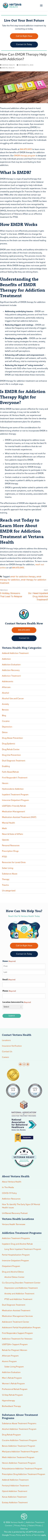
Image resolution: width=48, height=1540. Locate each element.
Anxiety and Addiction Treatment (19, 1294)
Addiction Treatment (11, 676)
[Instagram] (24, 1064)
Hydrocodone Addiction (13, 789)
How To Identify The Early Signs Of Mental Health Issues (21, 1206)
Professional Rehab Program (14, 1389)
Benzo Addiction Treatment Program (18, 1446)
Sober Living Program (14, 1367)
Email (8, 979)
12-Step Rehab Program (12, 1395)
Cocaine (5, 721)
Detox (5, 733)
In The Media (8, 1188)
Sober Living (7, 868)
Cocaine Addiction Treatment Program (19, 1440)
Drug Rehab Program (11, 1435)
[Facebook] (20, 1064)
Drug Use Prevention (11, 755)
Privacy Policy (20, 1526)
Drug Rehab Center (10, 750)
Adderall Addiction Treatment (15, 653)
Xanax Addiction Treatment (14, 1497)
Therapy (5, 880)
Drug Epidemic (8, 744)
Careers (5, 1057)
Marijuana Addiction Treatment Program (20, 1452)
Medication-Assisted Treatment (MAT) (19, 817)
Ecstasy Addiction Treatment (15, 1503)
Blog (4, 716)
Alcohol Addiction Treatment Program (19, 1429)
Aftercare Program (10, 1356)
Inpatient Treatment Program (15, 795)
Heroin (5, 783)
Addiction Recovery (11, 670)
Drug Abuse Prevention (12, 738)
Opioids (5, 840)
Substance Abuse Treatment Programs (19, 1424)
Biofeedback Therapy (11, 1406)
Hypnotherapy (8, 1401)
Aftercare (6, 687)
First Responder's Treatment (14, 778)
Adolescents (7, 682)
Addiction (6, 659)
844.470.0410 (26, 149)
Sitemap (24, 1529)
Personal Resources (10, 846)
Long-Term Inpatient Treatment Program (22, 1249)
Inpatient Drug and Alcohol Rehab (17, 1244)
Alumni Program (9, 1362)
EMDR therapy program (24, 156)
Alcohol (5, 693)
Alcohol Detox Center (14, 1277)
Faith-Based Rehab (10, 772)
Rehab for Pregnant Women (14, 1350)
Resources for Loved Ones (14, 862)
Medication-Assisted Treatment (16, 1311)
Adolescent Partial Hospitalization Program (21, 1328)
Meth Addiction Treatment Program (18, 1457)
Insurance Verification (12, 1046)
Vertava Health (8, 65)
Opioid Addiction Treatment (14, 1491)
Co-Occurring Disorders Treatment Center (21, 1283)
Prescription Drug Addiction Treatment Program (23, 1474)
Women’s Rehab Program (13, 1384)
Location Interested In (16, 1002)
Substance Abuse (9, 874)
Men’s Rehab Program (12, 1378)
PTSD (4, 857)
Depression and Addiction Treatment (21, 1288)
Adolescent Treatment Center (15, 1322)
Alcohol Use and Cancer (13, 699)
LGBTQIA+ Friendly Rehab (14, 806)
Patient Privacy (35, 1526)
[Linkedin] (28, 1064)
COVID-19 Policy (9, 1193)
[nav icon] (41, 5)
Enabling (6, 766)
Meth (4, 829)
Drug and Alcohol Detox (13, 1272)
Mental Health (8, 68)
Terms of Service (33, 1535)
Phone (9, 990)
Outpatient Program (11, 1266)
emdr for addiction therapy (22, 576)
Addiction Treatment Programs (16, 1238)
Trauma (5, 885)
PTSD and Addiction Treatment (18, 1299)
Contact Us (7, 1052)
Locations (6, 1040)
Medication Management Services (17, 1316)
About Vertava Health (11, 1182)
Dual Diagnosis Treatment (13, 761)
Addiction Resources (11, 1199)
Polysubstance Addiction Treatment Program (22, 1469)
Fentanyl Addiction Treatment (15, 1486)
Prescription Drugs (10, 851)
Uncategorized (8, 891)
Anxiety (5, 704)
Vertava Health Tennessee (13, 1224)
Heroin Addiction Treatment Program (19, 1463)
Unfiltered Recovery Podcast (15, 1213)
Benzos (5, 710)
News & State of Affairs (12, 834)
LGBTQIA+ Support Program (15, 1345)
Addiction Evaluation (11, 665)
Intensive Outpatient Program (15, 800)
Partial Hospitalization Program (16, 1255)
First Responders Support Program (17, 1333)
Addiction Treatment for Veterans (17, 1339)
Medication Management (13, 812)
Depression (7, 727)
